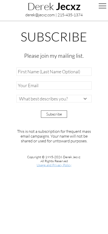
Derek (54, 6)
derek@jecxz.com (40, 14)
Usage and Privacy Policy (54, 165)
